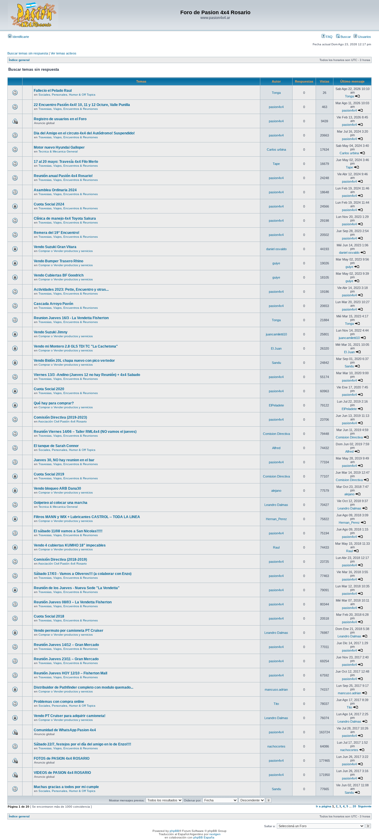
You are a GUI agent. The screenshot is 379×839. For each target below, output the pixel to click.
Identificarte (20, 36)
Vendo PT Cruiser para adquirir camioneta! (69, 716)
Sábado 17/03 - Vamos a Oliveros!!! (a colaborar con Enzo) (82, 574)
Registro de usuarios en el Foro (60, 119)
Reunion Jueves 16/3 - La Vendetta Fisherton (71, 318)
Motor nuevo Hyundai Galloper (59, 147)
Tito (276, 703)
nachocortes (276, 746)
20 (354, 806)
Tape (276, 163)
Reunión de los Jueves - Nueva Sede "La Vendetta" (77, 588)
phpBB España (203, 837)
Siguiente (365, 806)
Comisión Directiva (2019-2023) (60, 417)
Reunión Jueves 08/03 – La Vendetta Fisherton (73, 602)
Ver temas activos (63, 53)
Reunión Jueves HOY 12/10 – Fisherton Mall (70, 673)
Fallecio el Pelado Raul (53, 91)
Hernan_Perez (276, 519)
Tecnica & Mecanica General (58, 151)
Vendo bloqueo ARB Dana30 (57, 488)
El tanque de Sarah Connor (56, 446)
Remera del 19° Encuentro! (56, 233)
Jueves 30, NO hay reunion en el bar (64, 460)
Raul (276, 547)
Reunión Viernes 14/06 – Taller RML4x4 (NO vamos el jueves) (85, 432)
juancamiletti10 (276, 334)
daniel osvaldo (276, 249)
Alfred (276, 448)
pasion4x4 (276, 107)
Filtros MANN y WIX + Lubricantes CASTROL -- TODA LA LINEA (87, 517)
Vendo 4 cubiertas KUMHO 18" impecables (70, 545)
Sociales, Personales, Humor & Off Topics (66, 94)
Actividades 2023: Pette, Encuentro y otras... (71, 289)
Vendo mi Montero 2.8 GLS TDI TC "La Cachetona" (76, 346)
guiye (276, 263)
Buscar (345, 36)
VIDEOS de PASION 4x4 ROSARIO (62, 773)
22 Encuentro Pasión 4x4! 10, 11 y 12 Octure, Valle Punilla (82, 105)
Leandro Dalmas (276, 505)
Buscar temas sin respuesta (27, 53)
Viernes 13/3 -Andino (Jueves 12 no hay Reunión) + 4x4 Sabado (87, 375)
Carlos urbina (276, 149)
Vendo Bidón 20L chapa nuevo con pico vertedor (74, 361)
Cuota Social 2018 (49, 616)
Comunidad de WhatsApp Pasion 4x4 (65, 730)
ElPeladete (276, 405)
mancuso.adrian (276, 689)
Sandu (276, 362)
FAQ (329, 36)
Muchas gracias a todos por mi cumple (66, 787)
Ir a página (323, 806)
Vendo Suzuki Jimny (51, 332)
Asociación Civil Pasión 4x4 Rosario (62, 421)
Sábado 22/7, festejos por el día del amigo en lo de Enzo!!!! (82, 744)
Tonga (276, 92)
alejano (276, 490)
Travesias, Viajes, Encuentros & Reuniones (68, 108)
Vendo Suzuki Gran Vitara (55, 247)
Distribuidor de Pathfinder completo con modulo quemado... (83, 687)
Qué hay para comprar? (54, 403)
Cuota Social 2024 (49, 204)
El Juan (276, 348)
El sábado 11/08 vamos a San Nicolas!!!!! (68, 531)
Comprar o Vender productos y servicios (65, 251)
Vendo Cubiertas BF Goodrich (58, 275)
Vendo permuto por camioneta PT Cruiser (68, 631)
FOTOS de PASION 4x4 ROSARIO (61, 758)
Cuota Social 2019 (49, 474)
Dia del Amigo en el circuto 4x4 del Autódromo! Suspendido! (84, 133)
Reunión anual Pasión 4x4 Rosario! (63, 176)
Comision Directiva (276, 433)
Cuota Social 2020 (49, 389)
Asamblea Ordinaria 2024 (55, 190)
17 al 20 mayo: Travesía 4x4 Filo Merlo (66, 162)
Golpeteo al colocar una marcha (60, 503)
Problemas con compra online (59, 702)
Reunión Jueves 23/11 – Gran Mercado (66, 659)
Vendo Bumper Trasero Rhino (58, 261)
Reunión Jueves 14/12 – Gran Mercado (66, 645)
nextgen (215, 834)
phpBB (174, 830)
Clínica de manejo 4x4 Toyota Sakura (65, 218)
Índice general (19, 60)
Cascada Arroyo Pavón (53, 304)
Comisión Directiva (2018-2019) (60, 559)
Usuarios (364, 36)
